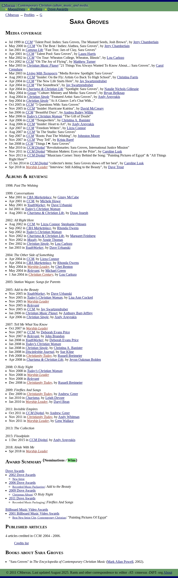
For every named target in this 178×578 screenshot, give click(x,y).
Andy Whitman (68, 417)
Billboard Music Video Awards (26, 509)
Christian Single (38, 97)
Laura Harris (87, 54)
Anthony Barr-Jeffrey (78, 313)
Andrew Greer (68, 394)
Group (31, 93)
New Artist (18, 479)
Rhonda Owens (68, 228)
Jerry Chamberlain (145, 42)
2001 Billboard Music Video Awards (34, 513)
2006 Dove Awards (22, 482)
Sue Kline (67, 352)
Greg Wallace (64, 421)
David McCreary (92, 108)
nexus (12, 15)
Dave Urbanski (61, 205)
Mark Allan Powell (120, 561)
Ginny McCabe (68, 197)
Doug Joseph (79, 213)
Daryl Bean (61, 401)
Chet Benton (64, 266)
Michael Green (55, 270)
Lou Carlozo (115, 57)
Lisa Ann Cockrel (81, 297)
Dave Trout (116, 167)
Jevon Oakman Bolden (85, 359)
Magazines (16, 9)
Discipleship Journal (40, 352)
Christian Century (40, 274)
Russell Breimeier (70, 355)
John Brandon (54, 336)
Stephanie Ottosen (73, 224)
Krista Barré (65, 140)
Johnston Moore (89, 136)
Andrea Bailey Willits (78, 112)
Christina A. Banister (76, 120)
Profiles (36, 9)
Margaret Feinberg (83, 236)
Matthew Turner (84, 61)
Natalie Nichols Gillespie (121, 89)
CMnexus (8, 5)
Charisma (32, 398)
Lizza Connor (76, 128)
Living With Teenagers (42, 73)
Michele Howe (50, 201)
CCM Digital (36, 147)
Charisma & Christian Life (44, 89)
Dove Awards (58, 9)
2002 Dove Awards (22, 475)
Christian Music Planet (42, 65)
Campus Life (34, 50)
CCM (29, 42)
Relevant (33, 270)
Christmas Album (22, 494)
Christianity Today (39, 355)
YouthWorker (36, 205)
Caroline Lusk (112, 151)
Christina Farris (127, 77)
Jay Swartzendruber (93, 81)
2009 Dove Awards (22, 490)
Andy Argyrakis (109, 97)
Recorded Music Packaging (28, 486)
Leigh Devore (54, 398)
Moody (32, 240)
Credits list (21, 543)
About (167, 572)
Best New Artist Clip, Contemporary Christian (39, 517)
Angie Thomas (53, 240)
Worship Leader (37, 167)
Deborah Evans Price (55, 332)
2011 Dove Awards (22, 498)
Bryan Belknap (114, 93)
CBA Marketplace (39, 197)
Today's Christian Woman (44, 116)
